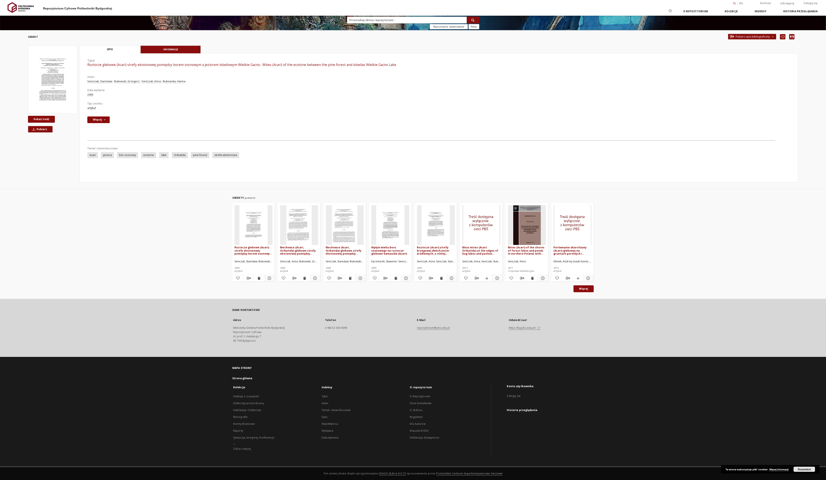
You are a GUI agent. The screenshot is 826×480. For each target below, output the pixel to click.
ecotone (148, 155)
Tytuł (325, 396)
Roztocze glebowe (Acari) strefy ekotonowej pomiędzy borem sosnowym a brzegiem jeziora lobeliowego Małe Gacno (253, 250)
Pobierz (41, 129)
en (741, 3)
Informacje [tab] (170, 49)
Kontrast (765, 3)
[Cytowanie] (792, 37)
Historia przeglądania (800, 11)
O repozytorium (695, 11)
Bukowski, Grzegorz (127, 81)
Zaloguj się (810, 3)
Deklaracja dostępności (424, 437)
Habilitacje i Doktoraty (247, 410)
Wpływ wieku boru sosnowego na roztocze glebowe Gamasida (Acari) (389, 250)
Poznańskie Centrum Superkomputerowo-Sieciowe (469, 473)
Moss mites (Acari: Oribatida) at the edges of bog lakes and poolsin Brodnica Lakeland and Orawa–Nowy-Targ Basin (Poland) (480, 250)
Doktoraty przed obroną (248, 403)
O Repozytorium (420, 396)
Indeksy (760, 11)
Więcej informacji (779, 469)
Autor (325, 403)
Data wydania (330, 437)
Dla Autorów (417, 424)
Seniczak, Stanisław (99, 81)
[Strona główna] (670, 11)
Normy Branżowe (244, 424)
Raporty (238, 431)
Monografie (240, 417)
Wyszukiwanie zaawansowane (448, 26)
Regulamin (416, 417)
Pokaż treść (41, 119)
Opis (324, 417)
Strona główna (242, 378)
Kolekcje (731, 11)
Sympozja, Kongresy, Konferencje (253, 437)
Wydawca (327, 431)
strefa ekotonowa (225, 155)
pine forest (200, 155)
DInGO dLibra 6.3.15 (392, 473)
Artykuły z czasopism (246, 396)
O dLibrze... (417, 410)
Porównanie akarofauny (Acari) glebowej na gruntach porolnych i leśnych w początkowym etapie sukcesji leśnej (570, 250)
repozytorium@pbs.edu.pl (433, 328)
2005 (90, 94)
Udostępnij (787, 3)
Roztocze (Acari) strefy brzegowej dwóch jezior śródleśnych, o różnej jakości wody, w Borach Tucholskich (433, 250)
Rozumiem (804, 469)
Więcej (583, 288)
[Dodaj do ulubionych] (783, 37)
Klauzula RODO (419, 431)
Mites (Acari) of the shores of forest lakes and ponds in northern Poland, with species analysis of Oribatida (526, 250)
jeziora (107, 155)
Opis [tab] (110, 49)
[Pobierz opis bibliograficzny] (248, 278)
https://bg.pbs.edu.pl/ (522, 328)
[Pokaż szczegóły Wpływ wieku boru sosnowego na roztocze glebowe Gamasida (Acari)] (405, 278)
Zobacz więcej (242, 449)
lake (163, 155)
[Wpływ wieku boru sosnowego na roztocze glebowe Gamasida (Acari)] (390, 225)
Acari (92, 155)
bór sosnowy (127, 155)
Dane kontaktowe (420, 403)
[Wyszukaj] (473, 20)
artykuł (91, 108)
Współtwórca (330, 424)
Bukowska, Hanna (174, 81)
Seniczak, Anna (151, 81)
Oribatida (180, 155)
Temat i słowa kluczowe (336, 410)
